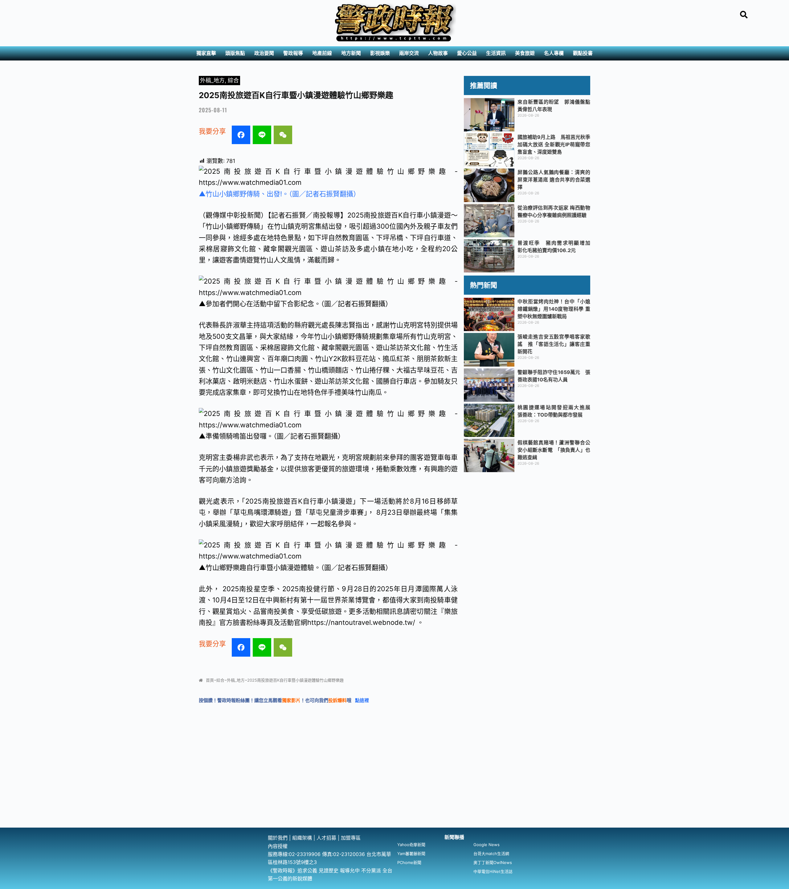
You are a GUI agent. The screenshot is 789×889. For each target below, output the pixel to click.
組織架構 (302, 838)
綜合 (233, 80)
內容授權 (278, 846)
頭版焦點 (235, 53)
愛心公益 (467, 53)
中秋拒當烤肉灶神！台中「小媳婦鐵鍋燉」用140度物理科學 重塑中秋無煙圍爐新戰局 (553, 308)
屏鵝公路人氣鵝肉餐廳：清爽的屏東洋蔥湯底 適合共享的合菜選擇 (553, 179)
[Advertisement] (394, 781)
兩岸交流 (409, 53)
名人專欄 (554, 53)
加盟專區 (351, 838)
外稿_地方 (212, 80)
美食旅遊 (525, 53)
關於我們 (278, 838)
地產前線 (322, 53)
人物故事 (438, 53)
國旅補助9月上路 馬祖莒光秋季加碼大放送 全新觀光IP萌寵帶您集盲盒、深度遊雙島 (553, 144)
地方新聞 (351, 53)
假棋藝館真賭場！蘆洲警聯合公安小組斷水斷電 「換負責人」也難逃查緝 (553, 449)
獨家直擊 (206, 53)
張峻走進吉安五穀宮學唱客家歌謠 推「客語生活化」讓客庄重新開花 (553, 344)
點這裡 (362, 700)
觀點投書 (583, 53)
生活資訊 (496, 53)
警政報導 (293, 53)
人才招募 (327, 838)
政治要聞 (264, 53)
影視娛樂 (380, 53)
